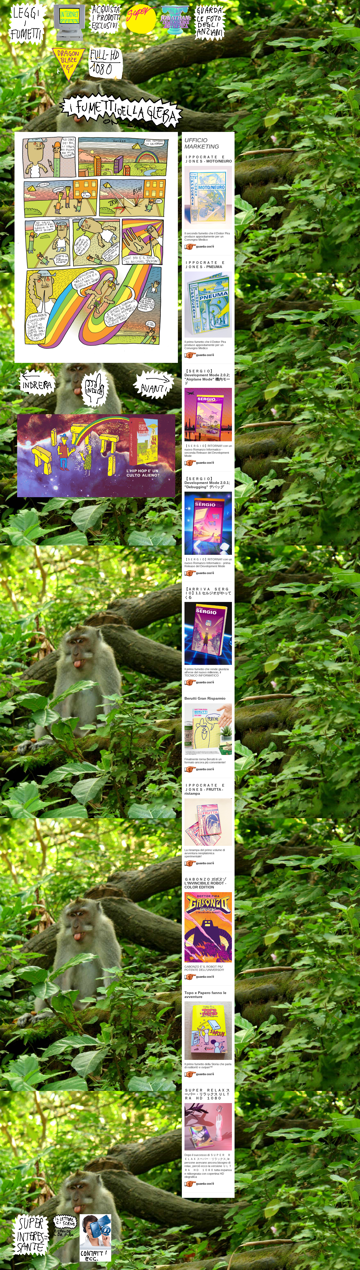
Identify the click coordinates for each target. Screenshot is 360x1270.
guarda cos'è (205, 246)
